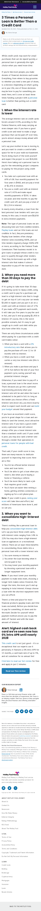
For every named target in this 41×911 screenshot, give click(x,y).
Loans (4, 888)
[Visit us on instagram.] (16, 789)
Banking (4, 869)
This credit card (9, 643)
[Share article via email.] (31, 713)
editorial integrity (19, 43)
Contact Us (5, 805)
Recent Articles (7, 892)
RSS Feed (5, 825)
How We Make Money (9, 813)
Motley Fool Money (6, 12)
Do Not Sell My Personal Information (15, 856)
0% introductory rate (19, 346)
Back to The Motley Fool (20, 906)
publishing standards (25, 736)
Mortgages (5, 880)
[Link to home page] (10, 7)
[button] (35, 7)
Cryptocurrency (7, 876)
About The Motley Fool (10, 828)
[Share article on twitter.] (22, 713)
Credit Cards (6, 865)
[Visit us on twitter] (11, 789)
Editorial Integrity (8, 817)
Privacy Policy (6, 841)
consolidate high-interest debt (23, 528)
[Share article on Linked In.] (26, 713)
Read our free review (16, 671)
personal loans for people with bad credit (17, 445)
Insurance (5, 884)
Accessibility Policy (8, 845)
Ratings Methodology (9, 821)
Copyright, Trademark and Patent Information (18, 853)
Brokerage (5, 873)
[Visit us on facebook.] (5, 789)
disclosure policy (7, 760)
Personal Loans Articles (29, 12)
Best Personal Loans (17, 12)
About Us (5, 801)
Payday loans (8, 230)
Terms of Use (6, 837)
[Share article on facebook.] (17, 713)
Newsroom (5, 809)
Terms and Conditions (9, 849)
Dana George (6, 754)
